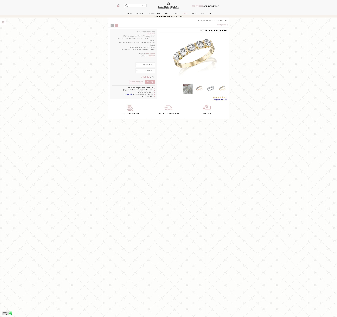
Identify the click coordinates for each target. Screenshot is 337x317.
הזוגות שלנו (139, 13)
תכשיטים (185, 13)
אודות (202, 13)
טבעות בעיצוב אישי (154, 13)
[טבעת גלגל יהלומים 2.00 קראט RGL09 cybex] (112, 25)
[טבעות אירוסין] (168, 5)
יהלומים (166, 13)
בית (210, 13)
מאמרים (175, 13)
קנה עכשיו (150, 82)
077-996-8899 (197, 6)
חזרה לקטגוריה (222, 25)
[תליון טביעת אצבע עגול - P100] (116, 25)
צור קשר (129, 13)
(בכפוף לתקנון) (129, 94)
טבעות (194, 13)
